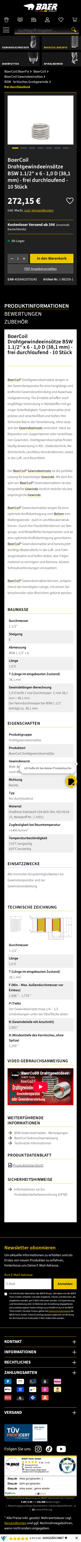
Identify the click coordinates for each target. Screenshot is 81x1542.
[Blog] (33, 19)
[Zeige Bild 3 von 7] (32, 148)
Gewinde (47, 477)
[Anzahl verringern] (12, 258)
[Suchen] (74, 30)
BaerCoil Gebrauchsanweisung (36, 1138)
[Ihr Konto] (47, 19)
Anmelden (65, 1284)
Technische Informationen (32, 1143)
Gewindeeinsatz (31, 428)
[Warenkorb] (74, 19)
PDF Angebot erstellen (40, 268)
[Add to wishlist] (69, 199)
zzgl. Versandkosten (39, 210)
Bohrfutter (10, 64)
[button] (71, 781)
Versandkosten (15, 1523)
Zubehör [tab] (16, 321)
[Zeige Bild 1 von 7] (15, 148)
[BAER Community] (6, 19)
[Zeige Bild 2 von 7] (24, 148)
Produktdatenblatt (28, 1165)
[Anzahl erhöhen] (24, 258)
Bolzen (59, 513)
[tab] (36, 306)
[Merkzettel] (61, 19)
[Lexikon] (20, 19)
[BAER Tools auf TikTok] (46, 1449)
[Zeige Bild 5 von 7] (49, 148)
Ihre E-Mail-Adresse (18, 1275)
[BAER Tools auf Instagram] (36, 1449)
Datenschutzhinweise (59, 1311)
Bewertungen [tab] (23, 314)
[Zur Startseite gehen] (40, 7)
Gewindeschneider (15, 47)
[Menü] (6, 28)
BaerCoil (14, 380)
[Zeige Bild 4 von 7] (40, 148)
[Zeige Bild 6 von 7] (57, 148)
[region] (40, 125)
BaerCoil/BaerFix (56, 47)
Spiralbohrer (53, 64)
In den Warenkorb (52, 258)
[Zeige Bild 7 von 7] (66, 148)
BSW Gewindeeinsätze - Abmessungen (41, 1133)
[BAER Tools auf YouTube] (59, 1449)
